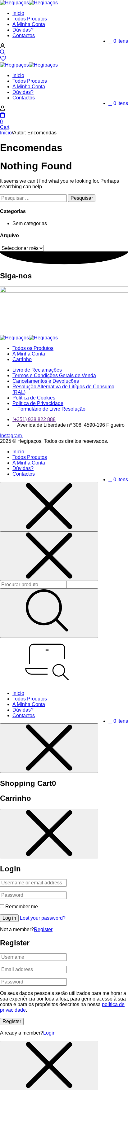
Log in (9, 918)
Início (6, 132)
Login (49, 1033)
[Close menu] (49, 506)
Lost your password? (43, 918)
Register (43, 929)
